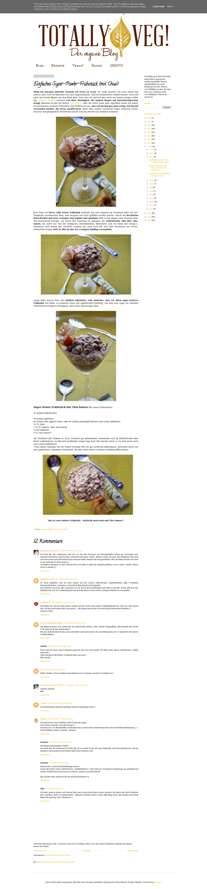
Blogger (157, 882)
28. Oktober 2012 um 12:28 (70, 551)
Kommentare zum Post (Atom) (57, 855)
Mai (151, 194)
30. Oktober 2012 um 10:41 (59, 646)
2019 (149, 122)
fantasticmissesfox (49, 551)
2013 (149, 143)
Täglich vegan (52, 529)
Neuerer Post (40, 851)
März (152, 202)
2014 (149, 139)
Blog (39, 65)
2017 (149, 129)
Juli (151, 187)
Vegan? (78, 65)
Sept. (152, 180)
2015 (149, 136)
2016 (149, 132)
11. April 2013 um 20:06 (59, 763)
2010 (149, 217)
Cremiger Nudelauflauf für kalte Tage (159, 174)
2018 (149, 125)
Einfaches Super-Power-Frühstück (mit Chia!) (159, 161)
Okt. (152, 157)
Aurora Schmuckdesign (51, 623)
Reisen (96, 65)
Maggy (43, 719)
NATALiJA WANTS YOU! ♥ (52, 685)
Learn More (158, 6)
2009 (149, 220)
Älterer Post (132, 851)
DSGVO (116, 65)
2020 (149, 118)
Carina (43, 703)
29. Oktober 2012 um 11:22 (74, 623)
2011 (149, 213)
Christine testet (47, 579)
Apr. (152, 198)
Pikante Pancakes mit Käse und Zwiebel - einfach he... (158, 168)
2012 (149, 146)
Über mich (63, 529)
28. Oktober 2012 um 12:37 (66, 579)
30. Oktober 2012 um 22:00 (53, 669)
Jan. (151, 209)
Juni (151, 191)
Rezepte (57, 65)
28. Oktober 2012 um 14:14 (63, 602)
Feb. (152, 205)
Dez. (152, 150)
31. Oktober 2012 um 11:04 (75, 685)
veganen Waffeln (46, 100)
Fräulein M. (45, 602)
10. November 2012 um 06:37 (60, 703)
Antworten (45, 571)
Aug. (152, 184)
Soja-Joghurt (76, 103)
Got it (170, 6)
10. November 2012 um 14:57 (60, 719)
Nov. (152, 153)
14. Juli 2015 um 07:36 (54, 789)
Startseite (87, 851)
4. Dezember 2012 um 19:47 (61, 742)
